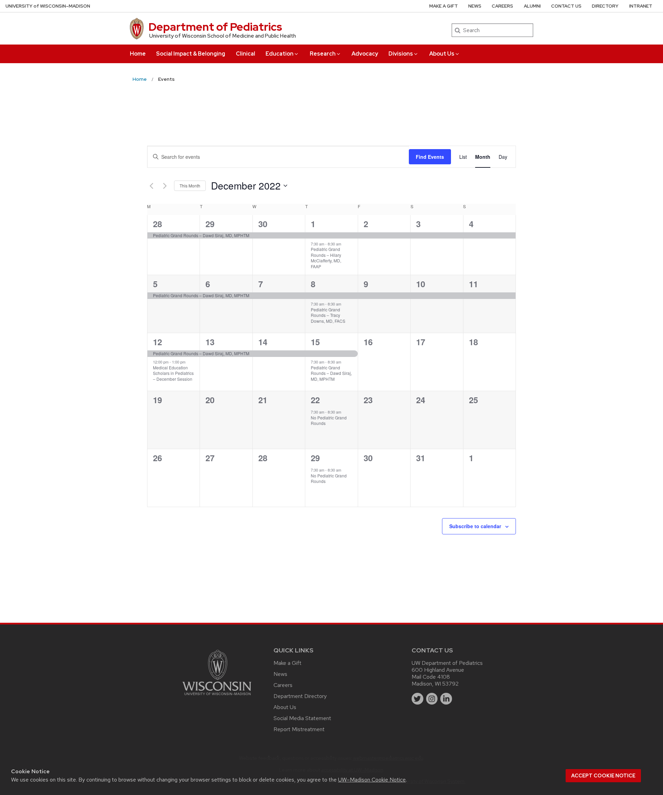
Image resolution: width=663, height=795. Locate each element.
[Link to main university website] (216, 696)
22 (315, 400)
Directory (605, 6)
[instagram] (432, 699)
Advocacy (365, 53)
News (474, 6)
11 (473, 284)
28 (157, 224)
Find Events (430, 156)
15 (315, 342)
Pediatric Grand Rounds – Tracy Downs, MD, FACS (328, 315)
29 (209, 224)
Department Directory (300, 696)
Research (323, 53)
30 (262, 224)
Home (138, 53)
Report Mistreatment (299, 729)
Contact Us (566, 6)
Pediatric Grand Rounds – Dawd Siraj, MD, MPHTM (331, 373)
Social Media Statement (302, 718)
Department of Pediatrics (215, 26)
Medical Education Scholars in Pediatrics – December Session (173, 373)
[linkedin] (446, 699)
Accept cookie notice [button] (603, 775)
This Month (190, 185)
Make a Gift (443, 6)
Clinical (245, 53)
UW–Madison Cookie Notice (372, 779)
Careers (502, 6)
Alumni (532, 6)
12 (157, 342)
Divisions (400, 53)
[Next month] (165, 186)
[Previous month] (151, 186)
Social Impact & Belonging (190, 53)
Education (280, 53)
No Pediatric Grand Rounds (329, 420)
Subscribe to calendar (475, 526)
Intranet (640, 6)
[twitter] (417, 699)
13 (209, 342)
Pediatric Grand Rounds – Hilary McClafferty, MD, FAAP (326, 257)
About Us (441, 53)
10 (420, 284)
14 (262, 342)
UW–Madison (48, 6)
